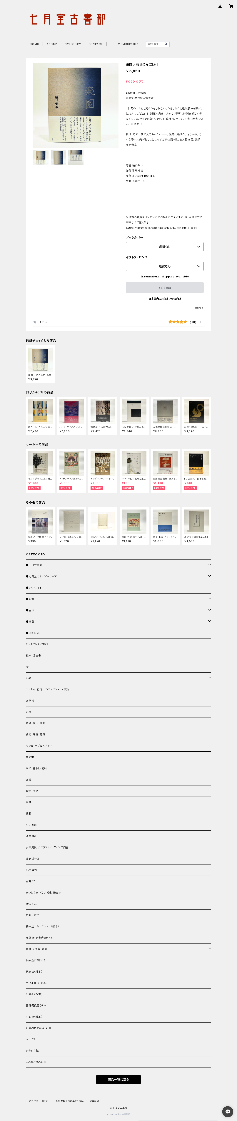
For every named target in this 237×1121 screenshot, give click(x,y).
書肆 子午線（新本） (37, 949)
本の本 (30, 757)
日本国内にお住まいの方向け (164, 298)
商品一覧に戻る (118, 1079)
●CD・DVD (33, 633)
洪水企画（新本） (35, 960)
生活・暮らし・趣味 (36, 768)
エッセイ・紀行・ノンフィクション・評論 (47, 689)
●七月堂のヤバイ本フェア (41, 576)
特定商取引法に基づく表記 (70, 1101)
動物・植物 (32, 791)
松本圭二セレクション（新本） (42, 926)
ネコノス (31, 1039)
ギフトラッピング (136, 257)
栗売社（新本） (34, 971)
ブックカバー (134, 237)
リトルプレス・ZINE (37, 644)
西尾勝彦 (31, 836)
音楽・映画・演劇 (35, 723)
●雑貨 (30, 621)
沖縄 (28, 802)
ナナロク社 (32, 1050)
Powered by (114, 1114)
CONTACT (96, 44)
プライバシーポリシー (39, 1101)
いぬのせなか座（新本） (39, 1028)
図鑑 (28, 779)
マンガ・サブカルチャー (39, 746)
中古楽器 (31, 825)
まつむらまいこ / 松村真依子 (43, 892)
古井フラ (31, 881)
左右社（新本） (34, 1016)
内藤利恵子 (33, 915)
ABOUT (51, 44)
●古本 (30, 610)
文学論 (30, 700)
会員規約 (94, 1101)
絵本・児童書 (33, 655)
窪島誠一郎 (33, 858)
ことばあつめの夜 (36, 1062)
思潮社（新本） (34, 994)
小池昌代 (31, 870)
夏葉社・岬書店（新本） (39, 937)
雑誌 (28, 813)
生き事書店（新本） (37, 983)
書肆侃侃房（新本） (37, 1005)
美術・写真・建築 (35, 734)
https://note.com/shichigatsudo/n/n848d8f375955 (161, 227)
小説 (28, 678)
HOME (34, 44)
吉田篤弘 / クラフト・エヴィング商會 (47, 847)
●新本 (30, 599)
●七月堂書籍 (34, 565)
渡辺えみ (31, 904)
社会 (28, 712)
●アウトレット (34, 587)
